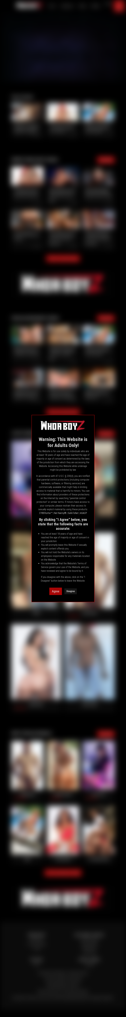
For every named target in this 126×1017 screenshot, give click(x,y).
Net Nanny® (60, 513)
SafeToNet (73, 513)
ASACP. (83, 513)
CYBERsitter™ (45, 513)
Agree (55, 591)
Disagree (70, 591)
